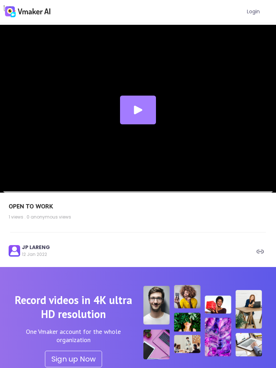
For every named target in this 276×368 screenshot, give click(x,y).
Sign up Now (73, 359)
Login (253, 11)
